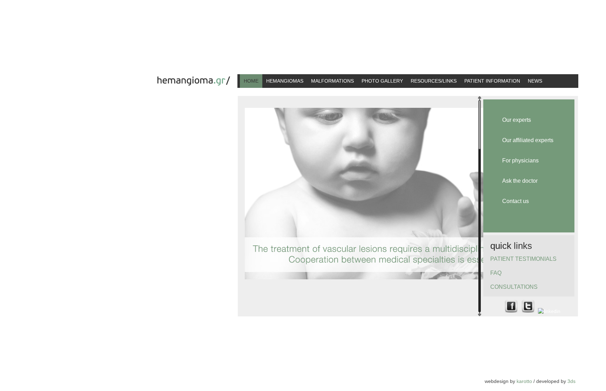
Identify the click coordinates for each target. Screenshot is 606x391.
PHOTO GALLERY (382, 81)
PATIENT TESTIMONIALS (523, 259)
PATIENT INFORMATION (492, 81)
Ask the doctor (520, 181)
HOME (251, 81)
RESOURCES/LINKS (434, 81)
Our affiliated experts (527, 140)
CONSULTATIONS (514, 287)
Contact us (515, 201)
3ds (571, 381)
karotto (524, 381)
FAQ (495, 273)
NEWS (535, 81)
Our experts (516, 120)
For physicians (520, 160)
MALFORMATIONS (332, 81)
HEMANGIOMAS (284, 81)
